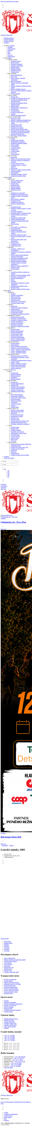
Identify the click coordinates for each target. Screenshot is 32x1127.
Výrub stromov (15, 146)
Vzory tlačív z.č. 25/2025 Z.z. (19, 227)
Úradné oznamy (8, 1011)
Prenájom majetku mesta (17, 337)
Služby (10, 177)
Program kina (14, 373)
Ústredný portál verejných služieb (20, 455)
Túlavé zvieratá (15, 154)
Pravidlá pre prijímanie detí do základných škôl (19, 103)
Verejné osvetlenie (16, 171)
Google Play (7, 1102)
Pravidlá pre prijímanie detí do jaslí (20, 98)
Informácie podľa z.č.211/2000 (19, 356)
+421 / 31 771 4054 (17, 1060)
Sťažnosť (13, 281)
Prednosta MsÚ (15, 185)
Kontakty (6, 42)
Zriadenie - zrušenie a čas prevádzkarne (18, 249)
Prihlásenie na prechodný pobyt (19, 194)
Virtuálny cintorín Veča (10, 1025)
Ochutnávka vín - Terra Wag (13, 522)
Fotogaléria (14, 377)
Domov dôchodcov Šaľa (17, 134)
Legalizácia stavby (16, 244)
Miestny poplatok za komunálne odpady (15, 959)
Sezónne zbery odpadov (17, 140)
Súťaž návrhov (15, 345)
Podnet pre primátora (16, 64)
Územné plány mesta (16, 312)
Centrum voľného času (17, 112)
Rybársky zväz (15, 418)
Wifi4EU (6, 1028)
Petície (13, 280)
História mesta (15, 428)
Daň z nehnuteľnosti (16, 75)
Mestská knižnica (15, 376)
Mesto (9, 290)
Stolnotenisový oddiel (17, 416)
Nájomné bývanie (15, 118)
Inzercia (13, 405)
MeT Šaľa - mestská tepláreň (18, 135)
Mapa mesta (14, 168)
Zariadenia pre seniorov (17, 128)
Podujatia (10, 50)
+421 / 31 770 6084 (16, 1064)
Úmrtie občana (15, 224)
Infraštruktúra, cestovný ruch (18, 433)
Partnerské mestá (15, 300)
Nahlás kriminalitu (9, 39)
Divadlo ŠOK (14, 385)
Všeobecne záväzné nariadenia (19, 307)
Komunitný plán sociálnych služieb (20, 131)
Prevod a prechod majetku (18, 338)
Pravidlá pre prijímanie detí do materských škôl (19, 100)
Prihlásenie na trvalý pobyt (18, 193)
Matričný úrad (8, 969)
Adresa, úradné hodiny (17, 180)
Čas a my (10, 55)
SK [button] (5, 469)
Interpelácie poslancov (17, 324)
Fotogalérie (5, 845)
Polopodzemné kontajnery (18, 142)
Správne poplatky (15, 93)
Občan (10, 58)
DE (8, 475)
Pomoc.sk (13, 452)
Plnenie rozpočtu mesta (17, 331)
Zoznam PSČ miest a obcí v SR (19, 447)
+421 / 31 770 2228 (19, 1061)
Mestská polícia (15, 67)
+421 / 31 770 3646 (16, 1063)
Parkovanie (14, 157)
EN (8, 472)
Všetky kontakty (8, 1067)
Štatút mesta (14, 306)
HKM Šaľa (14, 413)
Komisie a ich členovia (17, 323)
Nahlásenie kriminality (17, 66)
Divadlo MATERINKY (17, 383)
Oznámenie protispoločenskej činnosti (21, 360)
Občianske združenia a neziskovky (20, 424)
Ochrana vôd (14, 149)
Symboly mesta (15, 427)
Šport (9, 53)
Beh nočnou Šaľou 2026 (11, 837)
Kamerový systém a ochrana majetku (21, 169)
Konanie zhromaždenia (17, 278)
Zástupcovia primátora (17, 295)
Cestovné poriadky (16, 404)
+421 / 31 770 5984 (9, 1040)
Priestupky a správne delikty (18, 276)
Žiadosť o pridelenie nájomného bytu (21, 120)
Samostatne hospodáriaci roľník (19, 258)
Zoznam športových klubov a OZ (20, 421)
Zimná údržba (14, 173)
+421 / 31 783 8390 (15, 1066)
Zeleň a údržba (15, 145)
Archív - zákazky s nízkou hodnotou (21, 349)
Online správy (11, 56)
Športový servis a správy (17, 410)
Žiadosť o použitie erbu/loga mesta (20, 289)
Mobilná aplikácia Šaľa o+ (11, 1019)
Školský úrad (14, 97)
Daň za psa (14, 76)
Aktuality (11, 45)
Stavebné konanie (15, 228)
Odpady (13, 138)
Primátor (13, 293)
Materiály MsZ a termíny (17, 317)
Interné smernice (15, 309)
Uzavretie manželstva (16, 211)
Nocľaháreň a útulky (16, 124)
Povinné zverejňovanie (10, 979)
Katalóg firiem (15, 407)
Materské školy (15, 106)
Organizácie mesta (16, 298)
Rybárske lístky (15, 287)
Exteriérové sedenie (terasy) (18, 259)
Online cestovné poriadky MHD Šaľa (21, 444)
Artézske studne (15, 151)
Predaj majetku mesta (16, 335)
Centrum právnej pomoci (17, 449)
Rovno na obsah (5, 1)
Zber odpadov (8, 963)
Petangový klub (15, 419)
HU (9, 474)
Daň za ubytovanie (16, 81)
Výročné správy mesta (17, 334)
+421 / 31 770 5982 (9, 1037)
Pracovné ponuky (15, 399)
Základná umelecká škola (18, 391)
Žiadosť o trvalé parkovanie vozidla (20, 159)
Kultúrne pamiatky (16, 430)
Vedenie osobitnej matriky (18, 219)
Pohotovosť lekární (16, 400)
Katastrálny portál (15, 445)
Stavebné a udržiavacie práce (19, 235)
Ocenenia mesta (15, 435)
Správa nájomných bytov (17, 340)
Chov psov (14, 152)
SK (8, 470)
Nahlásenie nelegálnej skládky (19, 143)
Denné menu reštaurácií (17, 396)
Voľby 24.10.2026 (9, 458)
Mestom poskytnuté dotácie (18, 365)
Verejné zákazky (15, 343)
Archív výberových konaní (18, 366)
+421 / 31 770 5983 (9, 1038)
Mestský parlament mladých (18, 115)
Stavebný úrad (8, 970)
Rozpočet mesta (15, 329)
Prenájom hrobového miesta (18, 176)
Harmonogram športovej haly (19, 422)
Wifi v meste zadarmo (17, 394)
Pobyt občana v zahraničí (17, 199)
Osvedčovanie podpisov (10, 961)
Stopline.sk (14, 450)
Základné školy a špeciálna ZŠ (19, 107)
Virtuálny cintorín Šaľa (10, 1023)
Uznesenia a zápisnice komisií (19, 320)
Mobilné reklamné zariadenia (19, 261)
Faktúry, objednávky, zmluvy (19, 363)
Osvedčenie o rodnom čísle (18, 217)
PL (8, 477)
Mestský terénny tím (16, 126)
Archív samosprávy (16, 368)
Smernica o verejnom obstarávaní (20, 348)
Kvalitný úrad (14, 183)
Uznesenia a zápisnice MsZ (18, 318)
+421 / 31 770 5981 (9, 1035)
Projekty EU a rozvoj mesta (18, 301)
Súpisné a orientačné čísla (18, 204)
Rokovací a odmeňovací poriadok (20, 326)
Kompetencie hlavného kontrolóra (20, 314)
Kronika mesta (15, 438)
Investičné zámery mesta (17, 303)
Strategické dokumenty (17, 311)
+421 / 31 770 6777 (18, 1058)
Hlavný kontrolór (15, 297)
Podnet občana (15, 62)
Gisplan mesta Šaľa (9, 1022)
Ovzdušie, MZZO (16, 148)
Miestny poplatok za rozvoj (18, 89)
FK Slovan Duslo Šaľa (17, 414)
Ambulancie (14, 402)
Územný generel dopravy (18, 163)
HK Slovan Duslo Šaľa (17, 411)
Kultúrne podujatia (16, 374)
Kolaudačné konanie (16, 230)
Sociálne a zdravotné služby (11, 972)
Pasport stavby (15, 242)
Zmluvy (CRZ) (15, 362)
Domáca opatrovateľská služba (19, 129)
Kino (9, 52)
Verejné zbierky (15, 269)
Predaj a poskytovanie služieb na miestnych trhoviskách (20, 255)
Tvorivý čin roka (15, 436)
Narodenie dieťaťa (16, 207)
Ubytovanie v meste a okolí (18, 397)
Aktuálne (10, 47)
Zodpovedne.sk (15, 453)
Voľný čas (13, 369)
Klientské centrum (16, 61)
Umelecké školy (15, 110)
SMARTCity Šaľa (16, 70)
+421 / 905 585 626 (20, 1056)
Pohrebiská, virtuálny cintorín (19, 174)
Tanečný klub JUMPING (18, 388)
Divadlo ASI (14, 382)
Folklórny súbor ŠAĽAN (18, 387)
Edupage (13, 114)
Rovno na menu (14, 1)
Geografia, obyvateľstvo (17, 432)
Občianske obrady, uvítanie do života (21, 213)
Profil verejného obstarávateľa (19, 346)
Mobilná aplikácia (9, 38)
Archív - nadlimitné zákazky (18, 352)
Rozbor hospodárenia (16, 332)
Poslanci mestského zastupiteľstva (13, 1004)
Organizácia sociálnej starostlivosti (20, 132)
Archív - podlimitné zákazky (18, 351)
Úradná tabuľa (11, 48)
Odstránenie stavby (16, 245)
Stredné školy (14, 109)
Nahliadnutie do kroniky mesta (19, 286)
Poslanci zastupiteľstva (17, 321)
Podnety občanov (8, 41)
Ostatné (11, 845)
